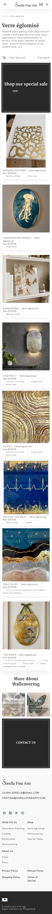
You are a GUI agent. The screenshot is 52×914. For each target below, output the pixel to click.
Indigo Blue (11, 246)
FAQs (5, 857)
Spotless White (13, 176)
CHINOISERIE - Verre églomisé (20, 308)
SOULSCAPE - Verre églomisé (20, 584)
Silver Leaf (11, 384)
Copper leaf (36, 381)
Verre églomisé (17, 16)
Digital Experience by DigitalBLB (18, 909)
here (19, 46)
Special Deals (35, 839)
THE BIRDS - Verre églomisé (19, 655)
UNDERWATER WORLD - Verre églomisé (21, 239)
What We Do (9, 822)
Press (5, 862)
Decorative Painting (13, 828)
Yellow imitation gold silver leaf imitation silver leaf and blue (24, 591)
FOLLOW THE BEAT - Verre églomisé (24, 517)
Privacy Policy (10, 870)
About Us (7, 851)
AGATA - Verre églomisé (17, 446)
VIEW (38, 707)
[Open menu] (5, 4)
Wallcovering (9, 844)
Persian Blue (12, 522)
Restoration (8, 839)
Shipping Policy (11, 877)
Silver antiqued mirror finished (24, 665)
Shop (30, 822)
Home (5, 16)
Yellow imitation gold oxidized (20, 660)
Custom (28, 522)
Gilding (6, 833)
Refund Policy (35, 870)
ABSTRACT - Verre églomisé (19, 376)
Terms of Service (32, 879)
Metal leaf (32, 176)
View (15, 91)
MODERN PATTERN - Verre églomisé (24, 170)
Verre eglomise (35, 828)
